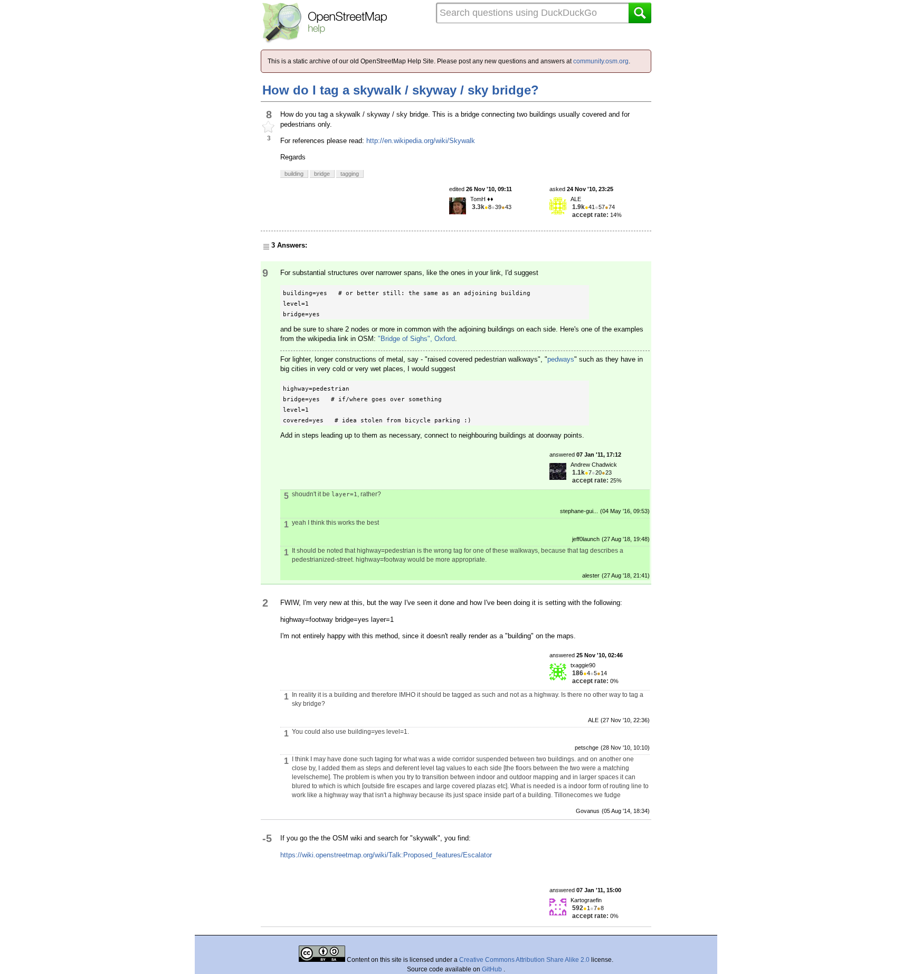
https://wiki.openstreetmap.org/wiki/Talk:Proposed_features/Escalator (386, 855)
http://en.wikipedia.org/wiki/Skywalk (420, 141)
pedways (560, 359)
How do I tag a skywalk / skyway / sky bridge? (400, 90)
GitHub (493, 969)
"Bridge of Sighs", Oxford (416, 339)
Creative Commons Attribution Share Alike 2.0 (524, 959)
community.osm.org (601, 61)
